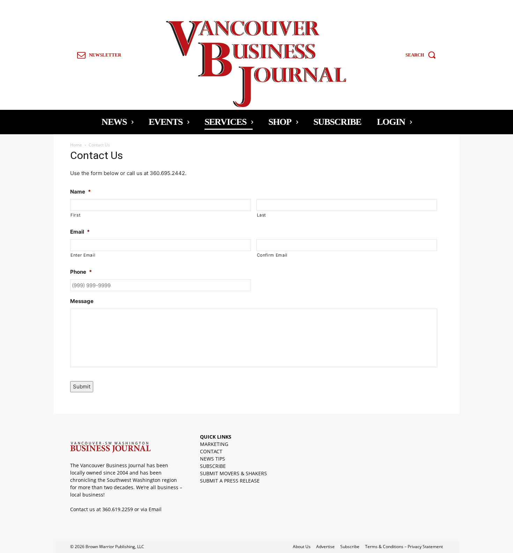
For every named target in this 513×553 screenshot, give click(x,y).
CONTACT (211, 451)
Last (261, 215)
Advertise (325, 547)
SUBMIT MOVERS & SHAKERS (233, 473)
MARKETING (214, 444)
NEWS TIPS (212, 458)
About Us (302, 547)
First (75, 215)
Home (76, 145)
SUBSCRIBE (213, 466)
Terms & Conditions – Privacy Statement (404, 547)
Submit (81, 386)
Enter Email (82, 255)
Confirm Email (272, 255)
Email (155, 509)
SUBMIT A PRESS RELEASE (230, 480)
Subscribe (349, 547)
